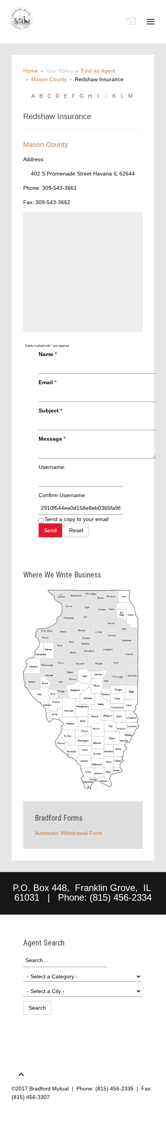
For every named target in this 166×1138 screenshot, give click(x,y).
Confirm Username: (62, 495)
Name (48, 354)
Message (52, 439)
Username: (52, 467)
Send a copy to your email (76, 519)
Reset (76, 530)
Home (30, 71)
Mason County (49, 79)
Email (47, 382)
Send (50, 530)
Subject (50, 410)
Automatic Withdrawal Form (68, 833)
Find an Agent (98, 71)
